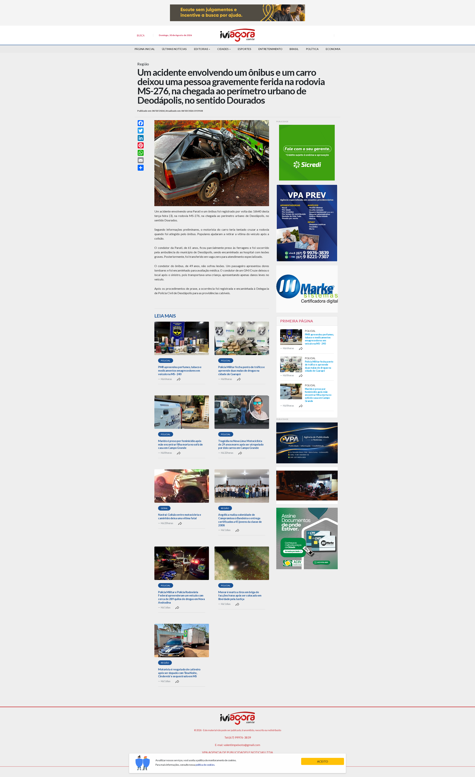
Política (312, 49)
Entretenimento (270, 49)
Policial (165, 360)
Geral (164, 508)
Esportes (244, 49)
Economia (333, 49)
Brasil (294, 49)
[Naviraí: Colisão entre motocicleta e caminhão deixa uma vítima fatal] (181, 486)
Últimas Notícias (174, 49)
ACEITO (322, 761)
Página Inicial (145, 49)
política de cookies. (205, 764)
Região (225, 508)
